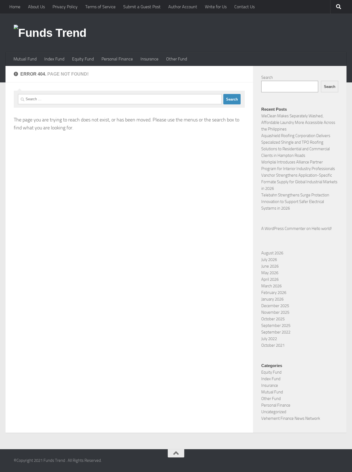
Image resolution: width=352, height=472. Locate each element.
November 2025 (275, 312)
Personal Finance (117, 59)
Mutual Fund (25, 59)
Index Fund (54, 59)
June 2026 (270, 266)
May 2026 (269, 272)
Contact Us (244, 6)
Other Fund (176, 59)
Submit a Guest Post (142, 6)
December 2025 (275, 305)
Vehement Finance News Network (290, 418)
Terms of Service (100, 6)
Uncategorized (273, 411)
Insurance (149, 59)
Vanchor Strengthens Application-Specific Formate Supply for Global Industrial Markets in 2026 (299, 182)
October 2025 (273, 318)
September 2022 (275, 332)
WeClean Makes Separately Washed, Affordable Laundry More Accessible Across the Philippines (298, 122)
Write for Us (216, 6)
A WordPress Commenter (283, 228)
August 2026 (272, 253)
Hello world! (322, 228)
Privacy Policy (65, 6)
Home (14, 6)
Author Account (182, 6)
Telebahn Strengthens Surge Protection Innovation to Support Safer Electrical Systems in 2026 (295, 202)
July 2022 (269, 338)
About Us (36, 6)
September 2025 (275, 325)
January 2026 (272, 299)
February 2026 (273, 292)
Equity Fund (83, 59)
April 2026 (270, 279)
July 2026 (269, 259)
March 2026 (271, 286)
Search (267, 77)
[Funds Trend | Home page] (50, 33)
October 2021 (273, 345)
